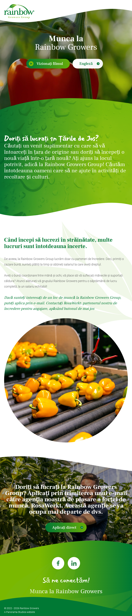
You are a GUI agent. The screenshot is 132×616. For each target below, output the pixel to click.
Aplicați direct (64, 527)
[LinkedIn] (74, 563)
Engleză (86, 63)
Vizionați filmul (50, 63)
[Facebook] (58, 563)
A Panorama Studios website (19, 612)
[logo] (19, 11)
